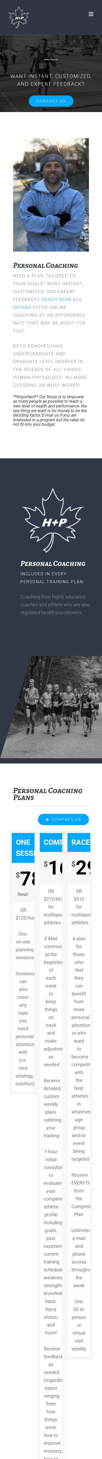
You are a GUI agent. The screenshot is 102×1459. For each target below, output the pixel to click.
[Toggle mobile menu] (91, 14)
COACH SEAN (56, 299)
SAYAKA (22, 307)
